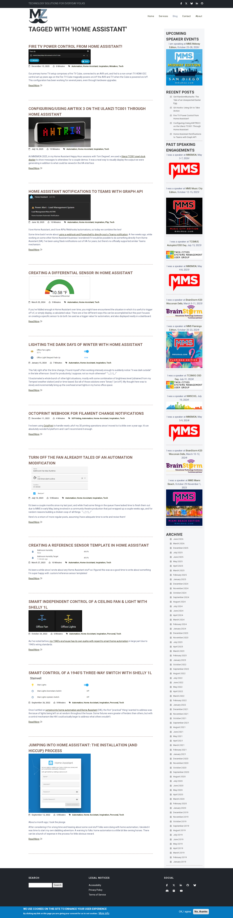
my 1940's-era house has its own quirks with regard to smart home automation (89, 641)
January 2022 (179, 704)
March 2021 (178, 745)
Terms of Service (97, 894)
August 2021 (179, 727)
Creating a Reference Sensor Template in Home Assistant (89, 545)
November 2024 (180, 588)
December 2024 (180, 583)
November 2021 (180, 714)
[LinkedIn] (197, 3)
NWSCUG (191, 396)
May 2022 (178, 687)
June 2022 (178, 682)
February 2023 (180, 655)
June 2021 (178, 731)
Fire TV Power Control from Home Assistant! (75, 46)
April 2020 (178, 794)
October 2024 (179, 592)
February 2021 (180, 749)
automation (76, 66)
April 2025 (178, 566)
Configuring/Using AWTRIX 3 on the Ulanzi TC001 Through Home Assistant (187, 126)
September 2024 (181, 597)
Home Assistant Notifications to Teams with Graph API (86, 191)
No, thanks (200, 911)
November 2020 (180, 763)
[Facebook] (181, 3)
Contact (186, 16)
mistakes (113, 66)
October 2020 (179, 767)
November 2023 (180, 637)
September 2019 (181, 826)
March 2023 (178, 651)
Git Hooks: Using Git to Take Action (186, 109)
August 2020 (179, 776)
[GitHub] (202, 3)
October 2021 (179, 718)
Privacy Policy (95, 890)
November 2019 (180, 817)
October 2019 (179, 821)
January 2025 (179, 579)
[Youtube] (181, 891)
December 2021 (180, 709)
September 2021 (181, 722)
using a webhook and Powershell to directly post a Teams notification (93, 234)
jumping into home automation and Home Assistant (71, 710)
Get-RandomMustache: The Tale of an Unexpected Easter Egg (187, 99)
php (107, 222)
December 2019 (180, 812)
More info (104, 913)
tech (121, 66)
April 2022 (178, 691)
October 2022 (179, 664)
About (199, 16)
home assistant (90, 66)
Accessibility (95, 885)
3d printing (76, 418)
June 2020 (178, 785)
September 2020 (181, 772)
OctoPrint (48, 425)
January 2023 (179, 660)
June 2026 (178, 539)
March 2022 (178, 696)
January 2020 (179, 808)
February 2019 (180, 857)
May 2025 (178, 561)
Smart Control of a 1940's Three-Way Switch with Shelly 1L (90, 673)
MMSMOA (191, 154)
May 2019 (178, 843)
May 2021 (178, 736)
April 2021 (178, 740)
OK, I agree (185, 911)
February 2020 (180, 803)
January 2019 (179, 861)
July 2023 (178, 642)
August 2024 (179, 601)
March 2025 (178, 570)
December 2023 (180, 633)
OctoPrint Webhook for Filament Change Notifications (86, 413)
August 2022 (179, 673)
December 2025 (180, 548)
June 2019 (178, 839)
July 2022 (178, 678)
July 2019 (178, 834)
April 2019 (178, 848)
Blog (175, 16)
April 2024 (178, 615)
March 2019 (178, 852)
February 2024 (180, 624)
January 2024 (179, 628)
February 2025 (180, 575)
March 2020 (178, 799)
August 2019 (179, 830)
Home (151, 16)
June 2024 (178, 610)
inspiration (103, 66)
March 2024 (178, 619)
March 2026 (178, 543)
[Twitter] (186, 3)
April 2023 (178, 646)
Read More (34, 85)
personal (111, 634)
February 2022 (180, 700)
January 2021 (179, 754)
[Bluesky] (192, 3)
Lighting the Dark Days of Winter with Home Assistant (86, 344)
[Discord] (167, 891)
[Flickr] (174, 891)
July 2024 (178, 606)
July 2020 (178, 781)
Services (163, 16)
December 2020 (180, 758)
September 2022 (181, 669)
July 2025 (178, 552)
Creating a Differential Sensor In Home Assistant (81, 273)
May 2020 (178, 790)
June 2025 (178, 557)
